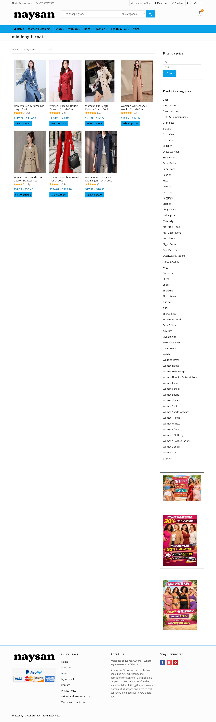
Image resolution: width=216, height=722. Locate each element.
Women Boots (171, 365)
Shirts (166, 279)
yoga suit (168, 458)
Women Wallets (171, 423)
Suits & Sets (169, 325)
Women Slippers (172, 400)
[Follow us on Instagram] (169, 662)
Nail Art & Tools (171, 226)
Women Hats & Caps (174, 371)
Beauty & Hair (119, 28)
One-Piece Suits (171, 250)
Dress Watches (171, 151)
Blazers (167, 128)
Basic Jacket (169, 105)
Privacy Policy (68, 690)
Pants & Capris (171, 261)
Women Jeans (170, 383)
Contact (65, 685)
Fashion (101, 28)
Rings (166, 267)
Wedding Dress (171, 359)
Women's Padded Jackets (177, 440)
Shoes (59, 28)
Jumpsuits (168, 192)
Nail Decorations (172, 232)
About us (66, 667)
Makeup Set (169, 215)
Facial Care (169, 169)
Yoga (136, 28)
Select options (23, 123)
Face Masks (169, 163)
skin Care (168, 302)
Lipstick (167, 203)
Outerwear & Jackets (174, 255)
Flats (165, 180)
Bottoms (168, 140)
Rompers (168, 273)
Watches (73, 28)
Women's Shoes (172, 446)
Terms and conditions (73, 702)
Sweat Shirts (169, 336)
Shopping (168, 290)
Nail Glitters (169, 238)
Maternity (168, 221)
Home (20, 28)
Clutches (167, 145)
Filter (169, 73)
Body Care (168, 134)
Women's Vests (171, 452)
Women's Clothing (173, 435)
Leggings (168, 197)
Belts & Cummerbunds (175, 117)
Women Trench (171, 417)
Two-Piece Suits (171, 342)
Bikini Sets (168, 122)
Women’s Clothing (39, 28)
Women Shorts (171, 394)
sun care (167, 330)
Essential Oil (169, 157)
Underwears (169, 348)
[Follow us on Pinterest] (175, 662)
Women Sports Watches (176, 412)
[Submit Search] (150, 13)
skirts (166, 307)
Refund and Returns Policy (75, 696)
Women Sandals (172, 388)
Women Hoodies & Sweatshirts (180, 377)
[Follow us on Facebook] (162, 662)
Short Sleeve (170, 296)
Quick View (31, 104)
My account (67, 679)
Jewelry (167, 186)
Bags (87, 28)
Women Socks (171, 406)
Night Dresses (170, 244)
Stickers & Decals (172, 319)
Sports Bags (169, 313)
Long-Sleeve (169, 209)
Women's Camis (172, 429)
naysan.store (31, 715)
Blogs (64, 673)
